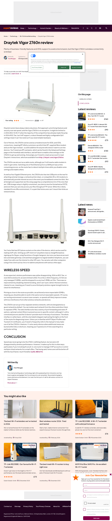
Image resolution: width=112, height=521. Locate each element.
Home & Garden (45, 28)
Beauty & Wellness (61, 28)
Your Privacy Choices (43, 506)
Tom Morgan (12, 58)
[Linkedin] (87, 28)
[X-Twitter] (92, 28)
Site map (18, 506)
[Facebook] (83, 28)
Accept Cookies (76, 67)
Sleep (22, 28)
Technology (32, 28)
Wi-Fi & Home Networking (28, 36)
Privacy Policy (28, 506)
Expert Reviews (9, 28)
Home (6, 36)
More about (12, 383)
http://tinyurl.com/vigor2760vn (51, 157)
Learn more (15, 73)
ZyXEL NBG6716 (37, 352)
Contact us (8, 506)
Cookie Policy (77, 62)
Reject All (63, 67)
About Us (56, 506)
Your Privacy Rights (37, 67)
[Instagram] (96, 28)
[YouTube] (100, 28)
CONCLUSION (84, 103)
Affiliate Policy (67, 506)
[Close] (83, 54)
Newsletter (75, 28)
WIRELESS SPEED (85, 99)
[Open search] (106, 28)
